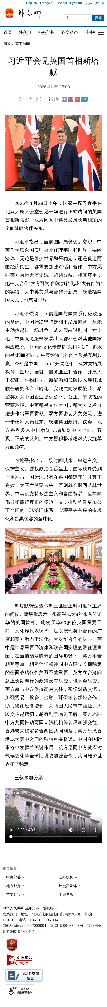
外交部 (25, 32)
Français (46, 3)
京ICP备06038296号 (66, 925)
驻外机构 (93, 32)
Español (61, 3)
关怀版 (99, 3)
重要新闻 (22, 43)
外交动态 (69, 32)
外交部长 (46, 32)
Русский (76, 3)
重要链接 (13, 894)
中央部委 (13, 877)
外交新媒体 (68, 886)
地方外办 (13, 886)
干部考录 (66, 894)
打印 (55, 99)
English (31, 3)
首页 (8, 32)
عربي (88, 3)
